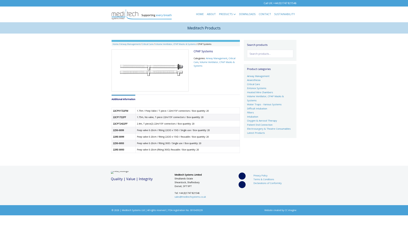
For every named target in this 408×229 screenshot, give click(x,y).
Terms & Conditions (263, 179)
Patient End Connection (260, 124)
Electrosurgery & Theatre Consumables (269, 128)
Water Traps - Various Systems (264, 104)
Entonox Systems (256, 88)
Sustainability (284, 14)
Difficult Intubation (257, 108)
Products (226, 14)
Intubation (252, 116)
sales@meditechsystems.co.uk (190, 196)
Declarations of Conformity (267, 183)
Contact (265, 14)
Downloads (247, 14)
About (211, 14)
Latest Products (256, 132)
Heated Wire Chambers (260, 92)
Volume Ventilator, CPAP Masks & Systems (175, 44)
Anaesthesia (253, 80)
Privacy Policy (260, 175)
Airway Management (130, 44)
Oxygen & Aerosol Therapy (262, 120)
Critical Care (147, 44)
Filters (250, 112)
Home (200, 14)
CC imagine (290, 210)
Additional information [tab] (123, 99)
